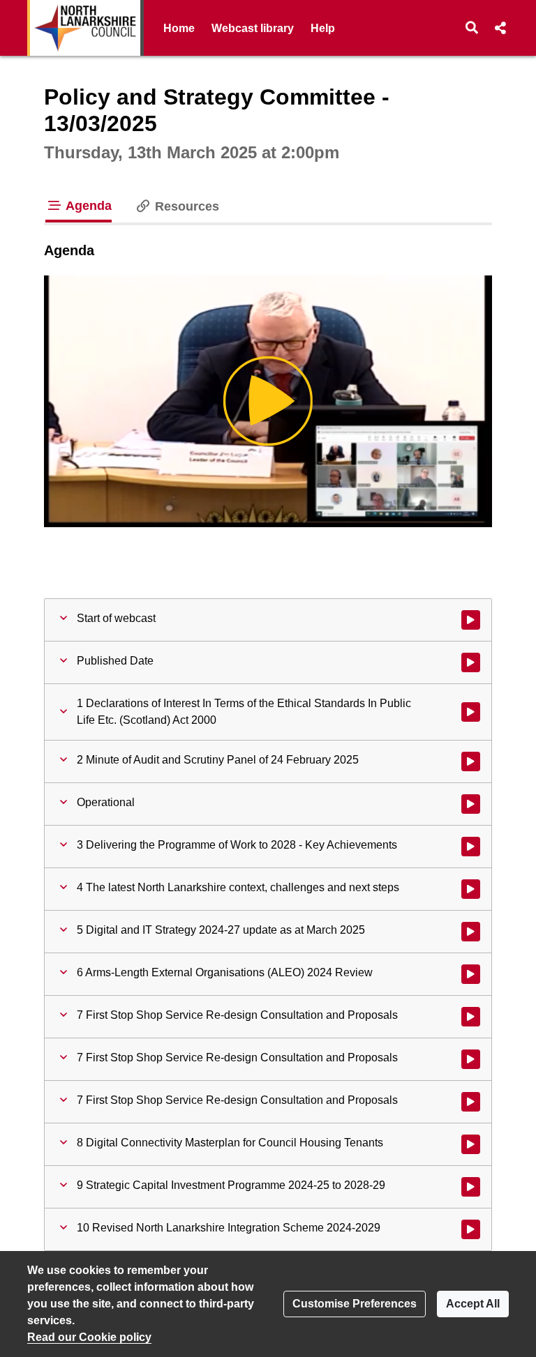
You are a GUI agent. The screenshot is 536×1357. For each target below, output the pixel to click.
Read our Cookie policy (89, 1337)
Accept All (473, 1304)
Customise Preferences (354, 1304)
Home (179, 28)
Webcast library (252, 28)
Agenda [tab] (87, 206)
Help (323, 28)
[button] (472, 28)
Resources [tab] (185, 206)
